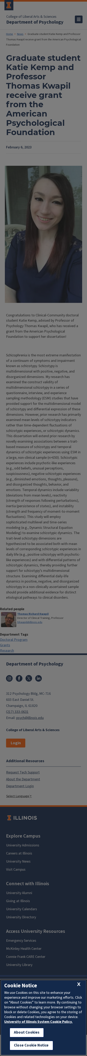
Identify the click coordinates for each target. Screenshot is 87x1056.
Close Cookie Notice (31, 1045)
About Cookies (26, 1032)
